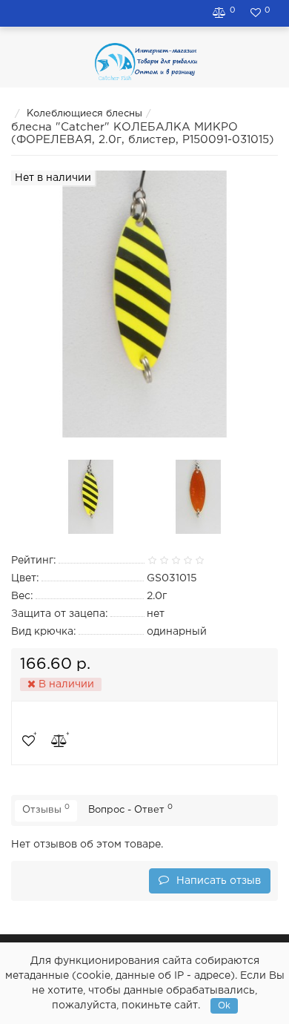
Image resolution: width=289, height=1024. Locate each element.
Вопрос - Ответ (130, 809)
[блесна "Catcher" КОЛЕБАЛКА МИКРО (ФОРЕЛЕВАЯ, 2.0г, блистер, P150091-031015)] (91, 496)
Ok (224, 1006)
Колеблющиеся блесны (84, 114)
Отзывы (46, 809)
